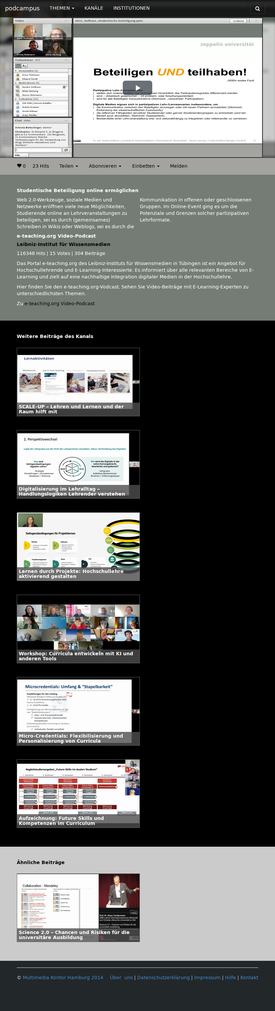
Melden (178, 166)
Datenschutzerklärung (163, 978)
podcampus (22, 8)
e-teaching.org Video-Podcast (59, 304)
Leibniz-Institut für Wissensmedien (63, 244)
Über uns (121, 978)
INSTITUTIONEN (131, 8)
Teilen (67, 166)
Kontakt (249, 978)
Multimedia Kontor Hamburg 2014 (63, 978)
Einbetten (144, 166)
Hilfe (230, 978)
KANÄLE (94, 8)
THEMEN (60, 8)
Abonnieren (103, 166)
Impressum (207, 978)
